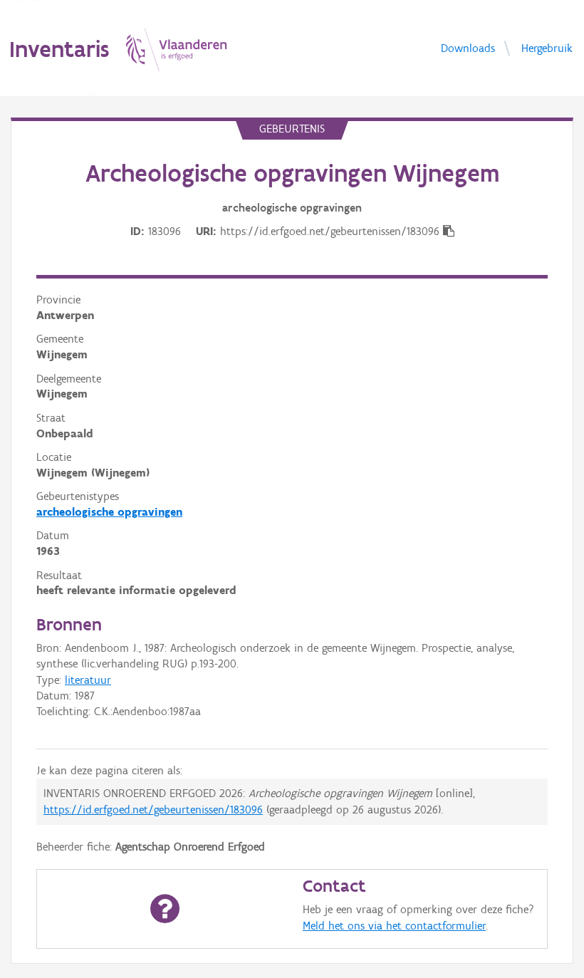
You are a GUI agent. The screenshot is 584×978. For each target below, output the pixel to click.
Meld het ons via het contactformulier (394, 925)
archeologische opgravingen (109, 512)
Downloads (468, 47)
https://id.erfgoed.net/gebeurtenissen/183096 (153, 809)
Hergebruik (547, 47)
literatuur (88, 680)
